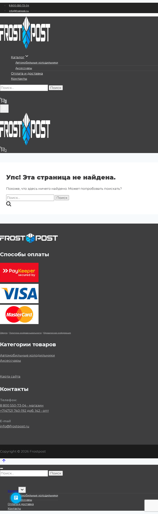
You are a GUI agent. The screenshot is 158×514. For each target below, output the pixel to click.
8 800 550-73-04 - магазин (22, 405)
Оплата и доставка (27, 73)
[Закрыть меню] (1, 468)
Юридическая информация (57, 333)
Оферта (4, 333)
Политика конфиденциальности (25, 333)
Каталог (13, 491)
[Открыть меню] (4, 108)
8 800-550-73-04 (19, 5)
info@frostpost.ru (19, 10)
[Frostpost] (25, 48)
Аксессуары (23, 68)
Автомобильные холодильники (36, 62)
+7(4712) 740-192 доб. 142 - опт (24, 411)
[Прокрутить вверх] (4, 461)
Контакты (19, 79)
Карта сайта (10, 376)
